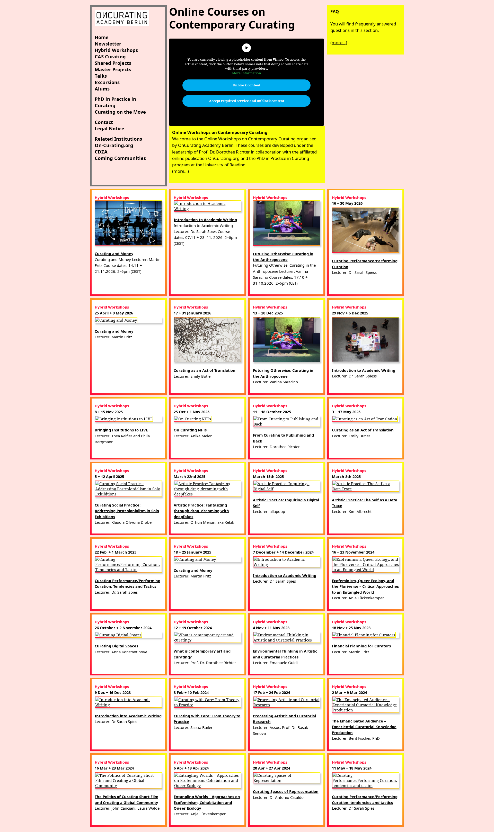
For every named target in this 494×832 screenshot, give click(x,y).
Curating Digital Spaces (116, 645)
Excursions (107, 82)
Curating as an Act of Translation (204, 370)
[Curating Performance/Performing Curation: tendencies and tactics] (365, 779)
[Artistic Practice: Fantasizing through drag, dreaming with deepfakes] (207, 488)
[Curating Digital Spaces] (118, 634)
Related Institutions (118, 138)
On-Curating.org (114, 145)
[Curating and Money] (128, 222)
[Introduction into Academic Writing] (128, 701)
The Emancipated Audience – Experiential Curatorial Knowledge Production (364, 726)
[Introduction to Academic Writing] (207, 205)
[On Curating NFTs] (192, 418)
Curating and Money (114, 253)
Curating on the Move (120, 111)
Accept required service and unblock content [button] (246, 100)
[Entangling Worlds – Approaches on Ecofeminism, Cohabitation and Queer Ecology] (207, 779)
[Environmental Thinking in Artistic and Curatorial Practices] (286, 636)
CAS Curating (110, 56)
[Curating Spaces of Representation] (286, 777)
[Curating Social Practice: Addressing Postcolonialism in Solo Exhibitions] (128, 488)
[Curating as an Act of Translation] (207, 339)
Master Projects (113, 69)
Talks (101, 76)
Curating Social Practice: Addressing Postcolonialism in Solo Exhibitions (127, 510)
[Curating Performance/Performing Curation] (365, 229)
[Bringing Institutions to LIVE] (124, 418)
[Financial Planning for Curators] (364, 634)
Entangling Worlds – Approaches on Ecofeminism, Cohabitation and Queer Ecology (207, 802)
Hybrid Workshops (116, 50)
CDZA (101, 151)
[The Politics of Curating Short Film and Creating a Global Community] (128, 779)
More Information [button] (246, 73)
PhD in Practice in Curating (115, 102)
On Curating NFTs (190, 429)
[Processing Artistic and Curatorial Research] (286, 701)
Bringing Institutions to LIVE (121, 429)
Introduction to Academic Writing (205, 219)
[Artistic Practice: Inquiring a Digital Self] (286, 485)
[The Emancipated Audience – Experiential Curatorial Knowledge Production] (365, 704)
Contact (104, 122)
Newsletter (108, 43)
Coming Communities (120, 158)
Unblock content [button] (246, 85)
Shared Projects (113, 63)
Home (102, 37)
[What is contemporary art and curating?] (207, 636)
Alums (102, 88)
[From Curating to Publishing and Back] (286, 420)
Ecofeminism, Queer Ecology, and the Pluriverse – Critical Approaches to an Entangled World (365, 586)
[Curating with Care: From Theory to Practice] (207, 701)
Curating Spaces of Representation (286, 791)
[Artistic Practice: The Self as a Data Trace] (365, 485)
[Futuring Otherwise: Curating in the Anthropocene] (286, 222)
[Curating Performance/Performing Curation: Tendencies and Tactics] (128, 563)
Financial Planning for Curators (361, 645)
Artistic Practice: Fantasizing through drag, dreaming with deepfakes (201, 510)
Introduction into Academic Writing (128, 715)
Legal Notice (109, 128)
